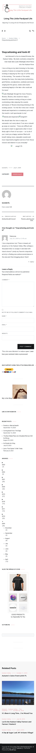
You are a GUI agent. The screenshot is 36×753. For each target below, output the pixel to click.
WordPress (12, 750)
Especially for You (19, 617)
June (6, 549)
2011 (3, 509)
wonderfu (5, 167)
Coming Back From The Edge (12, 430)
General (4, 709)
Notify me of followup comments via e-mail (17, 312)
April (6, 559)
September (8, 533)
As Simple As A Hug (9, 443)
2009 (3, 523)
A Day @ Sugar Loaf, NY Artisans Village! (17, 732)
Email (4, 324)
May (6, 554)
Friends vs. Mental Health (11, 425)
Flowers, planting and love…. (27, 218)
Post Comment (26, 346)
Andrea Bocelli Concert (9, 218)
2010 (3, 516)
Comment (5, 279)
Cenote (19, 748)
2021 (3, 479)
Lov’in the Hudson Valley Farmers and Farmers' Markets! (16, 723)
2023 (3, 464)
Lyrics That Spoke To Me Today (12, 448)
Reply (32, 262)
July (6, 543)
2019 (3, 494)
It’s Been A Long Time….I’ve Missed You (17, 713)
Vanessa (13, 236)
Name (4, 316)
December (8, 528)
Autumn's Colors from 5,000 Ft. (14, 675)
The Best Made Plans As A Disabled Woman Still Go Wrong (17, 437)
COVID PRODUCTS (18, 614)
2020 (3, 487)
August (7, 538)
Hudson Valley (17, 174)
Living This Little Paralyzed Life (18, 18)
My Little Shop (7, 398)
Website (5, 333)
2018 (3, 501)
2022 (3, 472)
